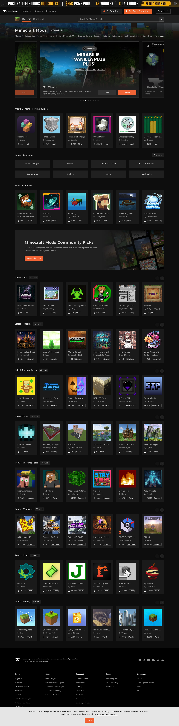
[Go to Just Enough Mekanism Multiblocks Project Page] (127, 299)
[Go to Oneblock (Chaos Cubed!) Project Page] (26, 623)
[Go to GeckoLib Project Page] (26, 577)
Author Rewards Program (54, 687)
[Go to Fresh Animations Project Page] (26, 485)
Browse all (158, 155)
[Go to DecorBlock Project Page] (26, 130)
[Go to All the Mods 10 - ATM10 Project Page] (26, 531)
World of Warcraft (22, 687)
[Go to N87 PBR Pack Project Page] (102, 392)
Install (127, 93)
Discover (26, 19)
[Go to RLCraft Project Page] (153, 531)
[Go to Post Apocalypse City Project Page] (153, 438)
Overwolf (140, 679)
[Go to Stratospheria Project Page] (153, 392)
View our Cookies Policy (107, 714)
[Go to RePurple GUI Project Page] (127, 392)
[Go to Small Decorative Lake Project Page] (102, 438)
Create (37, 11)
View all (33, 278)
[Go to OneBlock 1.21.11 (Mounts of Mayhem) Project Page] (51, 623)
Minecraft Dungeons (22, 703)
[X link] (157, 660)
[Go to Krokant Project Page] (153, 299)
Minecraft (18, 683)
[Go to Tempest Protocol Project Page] (153, 207)
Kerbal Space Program (23, 699)
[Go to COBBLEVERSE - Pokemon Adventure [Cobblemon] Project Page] (127, 531)
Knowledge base (112, 679)
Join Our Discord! (82, 679)
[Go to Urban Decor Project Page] (102, 130)
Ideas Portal (80, 683)
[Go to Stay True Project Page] (102, 485)
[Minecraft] (17, 19)
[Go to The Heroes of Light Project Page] (102, 346)
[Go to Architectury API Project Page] (102, 577)
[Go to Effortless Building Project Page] (127, 130)
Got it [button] (89, 720)
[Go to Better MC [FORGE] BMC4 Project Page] (77, 531)
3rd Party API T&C (52, 695)
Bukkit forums (81, 699)
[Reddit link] (162, 660)
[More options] (174, 11)
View (107, 93)
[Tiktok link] (144, 660)
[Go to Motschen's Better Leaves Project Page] (77, 485)
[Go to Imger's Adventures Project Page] (51, 346)
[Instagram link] (139, 660)
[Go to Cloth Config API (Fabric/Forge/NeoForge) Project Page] (51, 577)
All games (18, 679)
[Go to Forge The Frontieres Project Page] (26, 346)
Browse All (38, 19)
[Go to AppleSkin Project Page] (153, 577)
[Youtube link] (148, 660)
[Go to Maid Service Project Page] (127, 346)
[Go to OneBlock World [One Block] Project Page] (153, 623)
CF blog (78, 687)
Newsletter (80, 691)
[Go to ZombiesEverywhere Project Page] (77, 299)
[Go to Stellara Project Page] (51, 207)
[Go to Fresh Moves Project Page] (51, 485)
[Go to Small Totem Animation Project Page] (26, 392)
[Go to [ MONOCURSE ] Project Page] (26, 438)
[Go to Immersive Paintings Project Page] (77, 130)
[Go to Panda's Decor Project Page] (51, 130)
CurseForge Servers (83, 703)
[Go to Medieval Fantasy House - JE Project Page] (127, 438)
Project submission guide (54, 683)
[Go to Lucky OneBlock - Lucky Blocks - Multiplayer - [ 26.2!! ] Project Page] (77, 623)
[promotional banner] (89, 3)
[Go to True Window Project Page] (51, 299)
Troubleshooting (112, 683)
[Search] (161, 19)
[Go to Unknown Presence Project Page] (26, 299)
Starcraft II (19, 695)
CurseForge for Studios (145, 683)
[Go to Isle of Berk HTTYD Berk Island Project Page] (102, 623)
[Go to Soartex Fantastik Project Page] (77, 392)
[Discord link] (153, 660)
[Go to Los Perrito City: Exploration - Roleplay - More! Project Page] (127, 623)
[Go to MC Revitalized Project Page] (77, 346)
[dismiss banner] (175, 3)
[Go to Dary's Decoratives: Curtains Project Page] (153, 130)
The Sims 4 (19, 691)
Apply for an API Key (53, 691)
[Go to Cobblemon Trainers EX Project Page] (102, 299)
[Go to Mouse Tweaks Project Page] (127, 577)
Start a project (50, 679)
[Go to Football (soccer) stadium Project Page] (51, 438)
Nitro (138, 691)
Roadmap (79, 695)
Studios (50, 11)
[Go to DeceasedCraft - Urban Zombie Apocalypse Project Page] (51, 531)
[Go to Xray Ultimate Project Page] (153, 485)
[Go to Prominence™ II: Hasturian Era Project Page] (102, 531)
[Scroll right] (162, 278)
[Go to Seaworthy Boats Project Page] (127, 207)
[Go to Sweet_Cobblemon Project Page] (153, 346)
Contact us (110, 687)
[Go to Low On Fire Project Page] (127, 485)
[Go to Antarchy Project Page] (77, 207)
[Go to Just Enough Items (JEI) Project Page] (77, 577)
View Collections (34, 258)
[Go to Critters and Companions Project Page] (102, 207)
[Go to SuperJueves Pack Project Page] (51, 392)
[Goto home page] (10, 11)
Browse (25, 11)
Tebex (139, 687)
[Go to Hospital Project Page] (77, 438)
